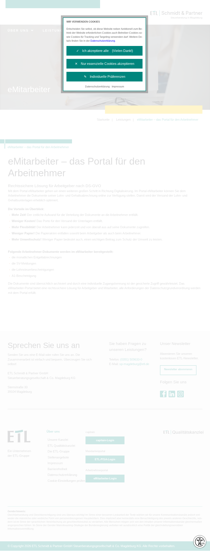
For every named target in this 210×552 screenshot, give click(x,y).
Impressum (118, 86)
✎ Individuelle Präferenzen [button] (104, 76)
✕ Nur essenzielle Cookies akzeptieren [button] (104, 63)
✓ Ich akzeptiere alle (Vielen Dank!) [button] (104, 51)
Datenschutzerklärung (102, 40)
